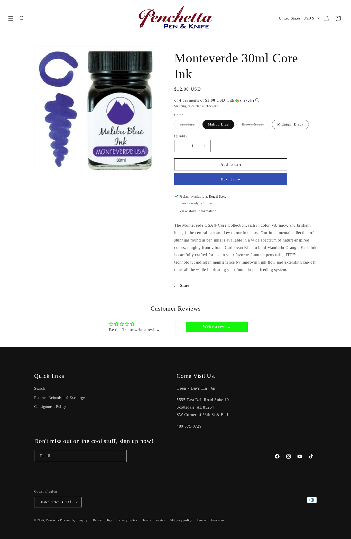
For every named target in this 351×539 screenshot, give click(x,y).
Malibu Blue (218, 124)
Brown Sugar (255, 125)
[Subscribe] (120, 456)
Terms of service (154, 520)
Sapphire (190, 125)
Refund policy (102, 520)
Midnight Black (290, 124)
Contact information (211, 520)
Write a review (216, 326)
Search (39, 388)
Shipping (180, 106)
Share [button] (184, 285)
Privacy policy (127, 520)
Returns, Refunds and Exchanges (60, 398)
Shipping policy (181, 520)
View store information (197, 211)
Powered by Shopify (74, 520)
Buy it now (231, 179)
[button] (10, 18)
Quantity (180, 136)
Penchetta (53, 520)
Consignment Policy (50, 407)
